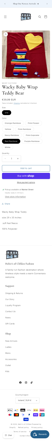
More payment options (26, 182)
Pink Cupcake (34, 136)
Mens (7, 353)
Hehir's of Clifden (25, 424)
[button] (5, 17)
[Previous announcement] (5, 4)
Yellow (9, 130)
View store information (15, 196)
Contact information (27, 436)
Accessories (11, 359)
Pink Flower (35, 124)
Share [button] (7, 204)
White (9, 148)
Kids (7, 371)
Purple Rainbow (33, 142)
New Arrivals (11, 341)
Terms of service (19, 432)
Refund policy (23, 427)
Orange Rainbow (14, 124)
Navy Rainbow (13, 136)
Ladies (8, 347)
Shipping (17, 103)
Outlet (8, 365)
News (8, 317)
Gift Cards (10, 323)
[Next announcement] (47, 4)
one (6, 112)
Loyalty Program (13, 305)
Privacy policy (37, 427)
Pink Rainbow (26, 130)
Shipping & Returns (14, 293)
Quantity (5, 153)
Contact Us (10, 311)
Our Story (9, 299)
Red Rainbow (11, 141)
